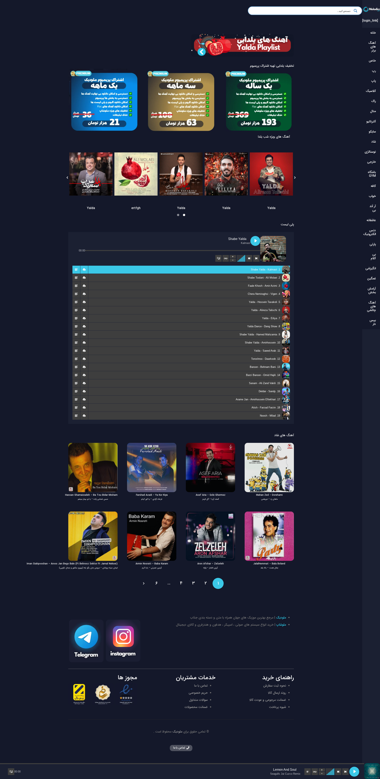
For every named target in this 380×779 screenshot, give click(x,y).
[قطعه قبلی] (256, 258)
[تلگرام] (86, 641)
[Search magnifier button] (357, 10)
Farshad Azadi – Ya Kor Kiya (152, 495)
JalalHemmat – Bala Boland (269, 564)
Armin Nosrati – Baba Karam (152, 564)
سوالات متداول (198, 699)
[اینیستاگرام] (123, 641)
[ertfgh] (136, 174)
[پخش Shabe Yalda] (255, 241)
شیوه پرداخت (277, 707)
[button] (67, 178)
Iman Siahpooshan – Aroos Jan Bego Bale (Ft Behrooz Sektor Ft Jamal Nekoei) (72, 564)
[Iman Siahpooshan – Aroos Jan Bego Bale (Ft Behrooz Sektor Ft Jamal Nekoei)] (93, 514)
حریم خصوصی (198, 692)
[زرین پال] (79, 694)
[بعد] (144, 583)
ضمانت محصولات (196, 707)
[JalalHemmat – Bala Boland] (269, 514)
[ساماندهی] (103, 694)
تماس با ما (201, 685)
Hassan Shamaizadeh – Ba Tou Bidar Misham (91, 495)
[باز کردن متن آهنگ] (307, 771)
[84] (181, 101)
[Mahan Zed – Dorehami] (269, 445)
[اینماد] (126, 694)
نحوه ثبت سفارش (274, 685)
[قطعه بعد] (249, 258)
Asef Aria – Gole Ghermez (210, 495)
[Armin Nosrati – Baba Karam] (151, 514)
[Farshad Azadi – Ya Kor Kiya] (151, 445)
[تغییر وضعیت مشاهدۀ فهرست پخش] (218, 258)
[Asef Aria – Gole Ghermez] (210, 445)
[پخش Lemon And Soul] (354, 772)
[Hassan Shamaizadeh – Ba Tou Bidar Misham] (93, 445)
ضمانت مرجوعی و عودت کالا (267, 699)
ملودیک (281, 617)
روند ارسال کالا (277, 692)
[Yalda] (90, 174)
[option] (90, 177)
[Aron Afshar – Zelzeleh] (210, 514)
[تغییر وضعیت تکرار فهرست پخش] (225, 258)
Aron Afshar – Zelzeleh (210, 564)
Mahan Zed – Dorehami (269, 495)
